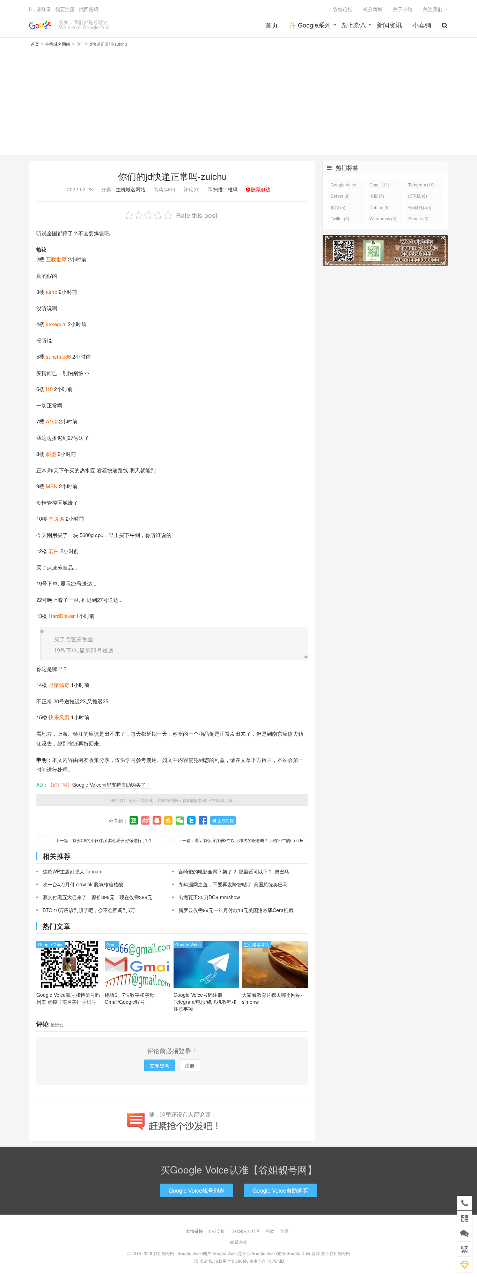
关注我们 (433, 9)
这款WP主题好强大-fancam (73, 871)
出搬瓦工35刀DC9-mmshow (209, 897)
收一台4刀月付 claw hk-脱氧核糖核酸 (83, 884)
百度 (284, 1231)
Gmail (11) (379, 185)
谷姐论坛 (342, 9)
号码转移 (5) (419, 207)
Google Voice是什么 (231, 1253)
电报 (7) (376, 196)
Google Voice (51, 944)
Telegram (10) (421, 185)
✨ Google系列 (309, 24)
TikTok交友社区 (245, 1231)
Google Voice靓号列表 (197, 1190)
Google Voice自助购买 (280, 1190)
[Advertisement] (238, 100)
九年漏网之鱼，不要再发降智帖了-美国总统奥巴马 (233, 884)
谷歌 (270, 1231)
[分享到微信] (180, 820)
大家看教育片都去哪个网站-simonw (272, 998)
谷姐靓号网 (40, 24)
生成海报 (225, 820)
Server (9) (340, 196)
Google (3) (418, 218)
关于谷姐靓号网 (335, 1253)
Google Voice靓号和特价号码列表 (68, 998)
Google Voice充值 (268, 1253)
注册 (190, 1065)
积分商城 (372, 9)
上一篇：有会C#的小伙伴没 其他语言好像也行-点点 (104, 840)
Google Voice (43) (343, 186)
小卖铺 (421, 24)
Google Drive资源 (303, 1253)
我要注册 (65, 9)
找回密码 (88, 9)
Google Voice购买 (194, 1253)
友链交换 (216, 1231)
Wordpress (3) (382, 218)
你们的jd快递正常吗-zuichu (172, 175)
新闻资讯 (389, 24)
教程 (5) (338, 207)
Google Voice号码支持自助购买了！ (111, 784)
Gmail (112, 944)
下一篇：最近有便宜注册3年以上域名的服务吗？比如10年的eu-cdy (240, 840)
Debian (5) (379, 207)
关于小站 (402, 9)
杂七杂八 (353, 24)
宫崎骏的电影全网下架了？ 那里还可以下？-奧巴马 (233, 871)
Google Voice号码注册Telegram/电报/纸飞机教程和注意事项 (205, 1001)
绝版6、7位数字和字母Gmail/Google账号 (129, 998)
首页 (271, 24)
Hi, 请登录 (40, 9)
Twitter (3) (340, 218)
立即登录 (159, 1065)
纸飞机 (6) (417, 196)
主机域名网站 (57, 44)
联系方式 (238, 1242)
